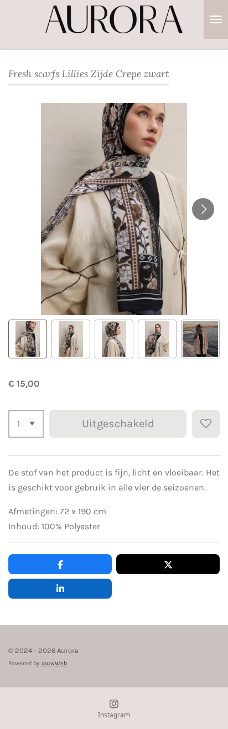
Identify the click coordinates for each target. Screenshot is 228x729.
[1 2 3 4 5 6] (26, 424)
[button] (27, 339)
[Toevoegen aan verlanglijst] (206, 424)
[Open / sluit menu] (216, 19)
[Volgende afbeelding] (203, 209)
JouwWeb (54, 663)
